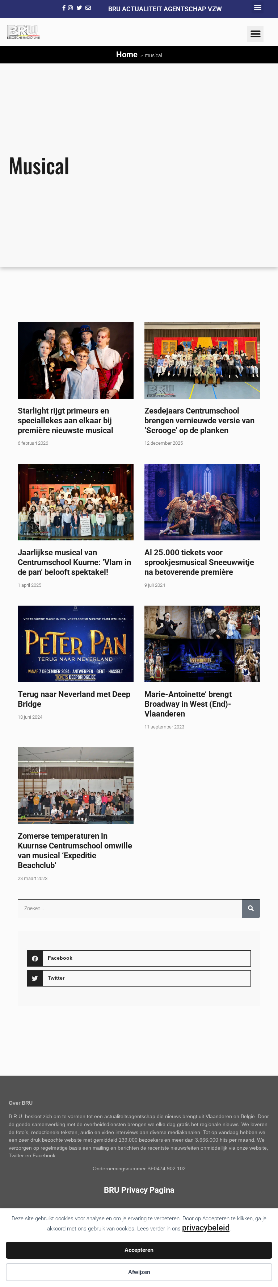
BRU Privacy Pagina (139, 1190)
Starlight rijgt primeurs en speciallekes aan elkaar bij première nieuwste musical (65, 420)
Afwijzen (139, 1272)
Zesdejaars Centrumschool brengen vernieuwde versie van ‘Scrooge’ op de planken (199, 420)
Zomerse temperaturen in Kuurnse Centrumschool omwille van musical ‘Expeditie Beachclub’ (75, 850)
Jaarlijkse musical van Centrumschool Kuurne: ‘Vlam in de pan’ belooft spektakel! (74, 562)
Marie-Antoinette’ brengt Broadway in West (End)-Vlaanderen (188, 703)
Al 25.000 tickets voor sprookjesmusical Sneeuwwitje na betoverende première (199, 562)
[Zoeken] (251, 909)
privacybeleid (205, 1227)
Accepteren (139, 1250)
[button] (258, 7)
